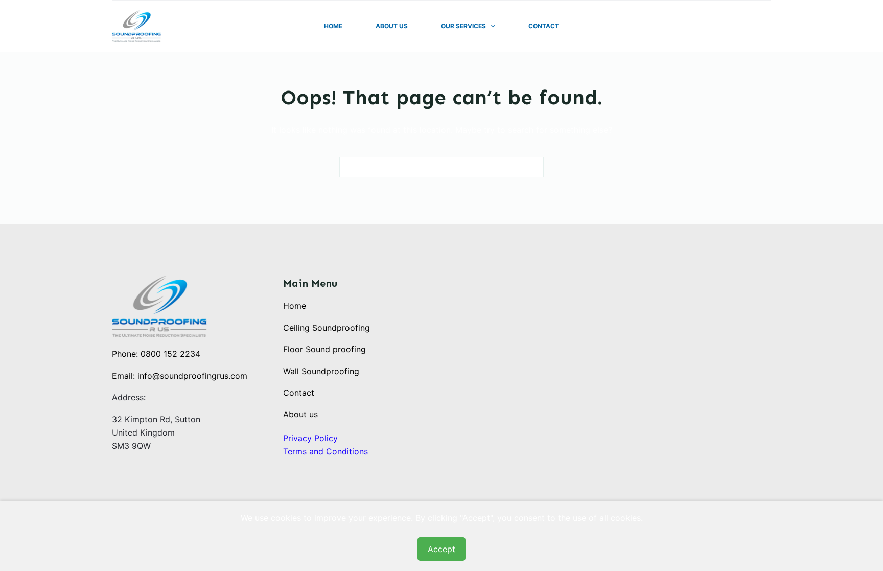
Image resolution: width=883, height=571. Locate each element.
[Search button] (533, 167)
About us (300, 414)
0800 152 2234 (170, 354)
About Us (392, 26)
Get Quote (746, 26)
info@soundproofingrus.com (192, 376)
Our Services (463, 26)
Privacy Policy (310, 438)
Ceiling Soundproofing (326, 328)
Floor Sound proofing (324, 349)
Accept (441, 549)
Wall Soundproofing (321, 371)
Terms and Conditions (325, 451)
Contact (543, 26)
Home (333, 26)
